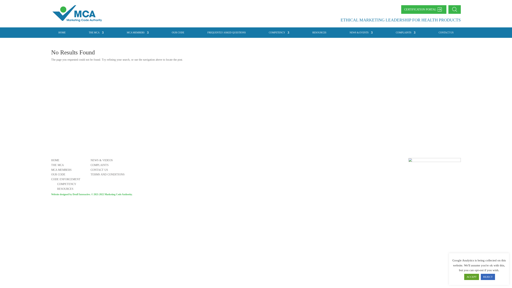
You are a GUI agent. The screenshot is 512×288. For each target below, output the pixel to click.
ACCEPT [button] (472, 276)
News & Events (359, 32)
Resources (319, 32)
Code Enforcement (65, 179)
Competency (277, 32)
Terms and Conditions (108, 174)
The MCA (94, 32)
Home (62, 32)
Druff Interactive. (82, 194)
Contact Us (446, 32)
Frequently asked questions (226, 32)
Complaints (403, 32)
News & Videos (102, 160)
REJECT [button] (488, 276)
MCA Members (61, 169)
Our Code (178, 32)
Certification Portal (420, 9)
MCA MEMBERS (136, 32)
